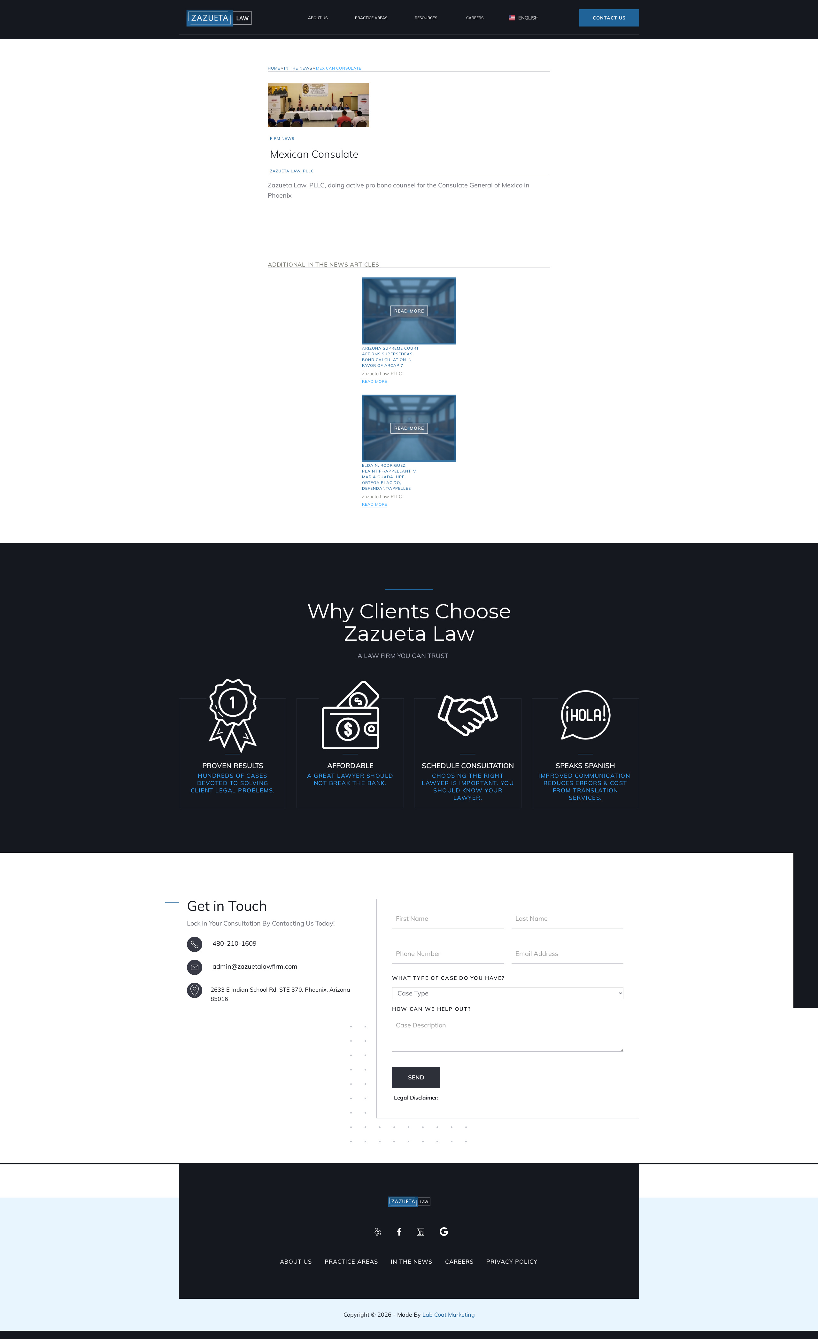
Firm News (282, 138)
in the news (298, 68)
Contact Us (609, 18)
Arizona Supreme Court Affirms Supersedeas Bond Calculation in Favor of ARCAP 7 (390, 357)
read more (374, 381)
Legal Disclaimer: (416, 1097)
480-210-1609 (234, 943)
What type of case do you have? (448, 978)
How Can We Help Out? (431, 1009)
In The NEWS (411, 1262)
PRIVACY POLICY (511, 1262)
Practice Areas (371, 17)
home (274, 68)
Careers (474, 17)
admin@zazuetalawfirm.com (254, 966)
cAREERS (459, 1262)
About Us (296, 1262)
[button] (318, 18)
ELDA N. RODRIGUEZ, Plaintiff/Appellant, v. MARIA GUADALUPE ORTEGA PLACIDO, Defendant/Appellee (389, 477)
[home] (219, 17)
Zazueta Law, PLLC (292, 171)
